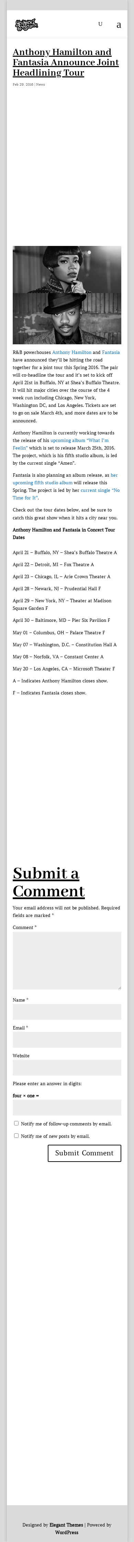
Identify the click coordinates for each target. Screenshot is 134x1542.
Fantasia (111, 352)
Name (20, 1000)
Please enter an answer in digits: (47, 1084)
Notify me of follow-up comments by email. (66, 1124)
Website (21, 1056)
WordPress (66, 1532)
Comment (24, 927)
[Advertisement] (67, 175)
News (40, 84)
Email (20, 1028)
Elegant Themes (66, 1525)
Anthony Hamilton (71, 352)
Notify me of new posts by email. (55, 1136)
